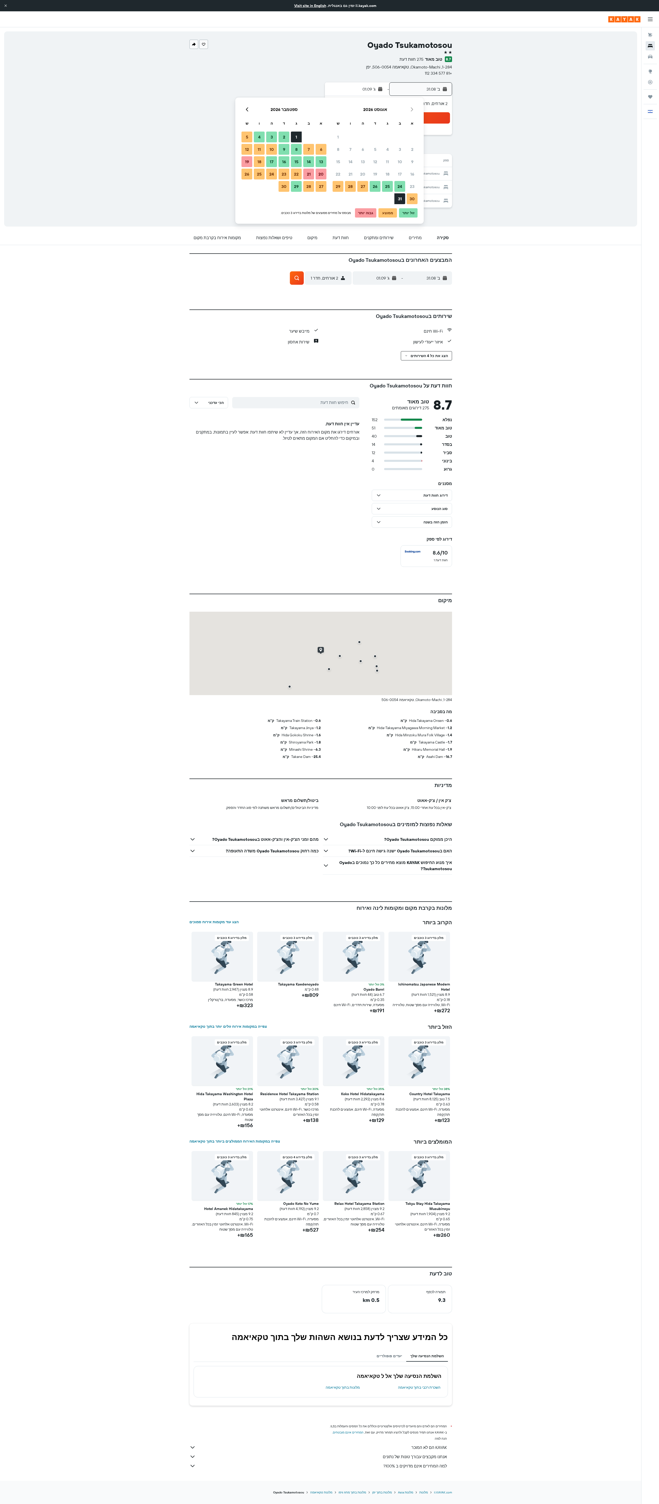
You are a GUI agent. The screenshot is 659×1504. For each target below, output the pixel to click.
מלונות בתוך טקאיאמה (343, 1387)
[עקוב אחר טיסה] (650, 82)
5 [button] (375, 149)
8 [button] (338, 149)
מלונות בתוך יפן (382, 1492)
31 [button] (400, 198)
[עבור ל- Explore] (650, 71)
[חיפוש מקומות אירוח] (650, 46)
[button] (5, 5)
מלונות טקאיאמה (321, 1492)
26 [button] (375, 186)
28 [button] (350, 186)
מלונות (423, 1492)
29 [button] (338, 186)
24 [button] (399, 186)
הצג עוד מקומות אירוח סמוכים (214, 922)
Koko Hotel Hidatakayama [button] (362, 1094)
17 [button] (400, 174)
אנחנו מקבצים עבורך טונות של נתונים (415, 1456)
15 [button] (338, 161)
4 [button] (387, 149)
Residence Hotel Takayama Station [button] (289, 1094)
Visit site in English (310, 5)
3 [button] (400, 149)
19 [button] (375, 174)
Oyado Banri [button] (373, 989)
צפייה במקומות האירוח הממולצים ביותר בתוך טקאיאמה (234, 1141)
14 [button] (350, 161)
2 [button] (412, 149)
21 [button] (350, 174)
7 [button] (350, 149)
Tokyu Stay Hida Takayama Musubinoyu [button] (427, 1206)
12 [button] (375, 161)
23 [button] (412, 186)
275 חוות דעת (411, 59)
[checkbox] (426, 556)
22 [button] (338, 174)
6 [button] (363, 149)
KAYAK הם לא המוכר (429, 1447)
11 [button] (387, 161)
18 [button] (387, 174)
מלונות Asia (405, 1492)
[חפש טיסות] (650, 35)
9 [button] (412, 161)
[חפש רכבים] (650, 56)
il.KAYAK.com (443, 1492)
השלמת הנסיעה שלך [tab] (427, 1356)
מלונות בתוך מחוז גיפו (352, 1492)
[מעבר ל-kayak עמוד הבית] (624, 19)
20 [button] (362, 174)
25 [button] (387, 186)
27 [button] (363, 186)
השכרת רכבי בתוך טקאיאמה (419, 1387)
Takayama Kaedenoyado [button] (298, 984)
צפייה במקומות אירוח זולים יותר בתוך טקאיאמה (228, 1026)
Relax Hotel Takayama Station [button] (359, 1203)
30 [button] (412, 198)
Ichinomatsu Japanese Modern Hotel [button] (424, 987)
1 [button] (338, 137)
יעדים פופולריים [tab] (389, 1356)
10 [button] (400, 161)
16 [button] (412, 174)
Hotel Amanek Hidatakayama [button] (228, 1208)
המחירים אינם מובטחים (348, 1432)
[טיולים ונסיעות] (650, 97)
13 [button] (363, 161)
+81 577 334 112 (438, 73)
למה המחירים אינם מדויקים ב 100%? (415, 1465)
